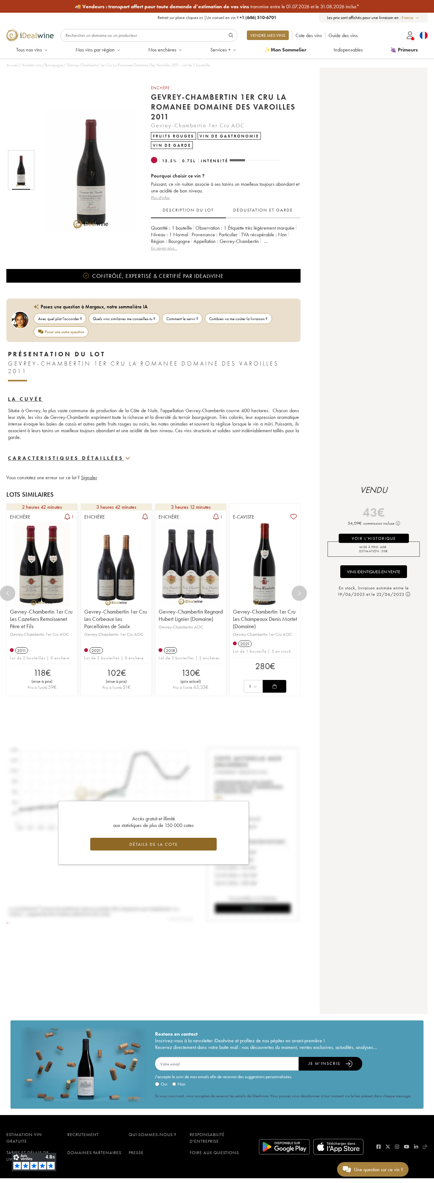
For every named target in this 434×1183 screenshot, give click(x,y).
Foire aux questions (214, 1152)
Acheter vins (32, 65)
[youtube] (406, 1146)
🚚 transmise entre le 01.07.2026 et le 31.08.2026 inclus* (217, 6)
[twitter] (387, 1146)
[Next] (299, 593)
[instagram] (397, 1146)
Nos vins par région (95, 49)
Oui (164, 1084)
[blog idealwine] (425, 1146)
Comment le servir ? (182, 318)
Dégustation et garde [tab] (263, 210)
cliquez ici (194, 17)
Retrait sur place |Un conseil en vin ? (217, 17)
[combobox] (411, 17)
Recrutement (83, 1134)
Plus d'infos (160, 197)
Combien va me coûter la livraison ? (238, 318)
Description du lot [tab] (188, 210)
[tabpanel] (226, 238)
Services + (220, 49)
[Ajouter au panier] (274, 686)
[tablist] (226, 210)
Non (182, 1084)
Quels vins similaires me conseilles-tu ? (124, 318)
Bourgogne (54, 65)
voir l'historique (374, 538)
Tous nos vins (29, 49)
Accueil (12, 65)
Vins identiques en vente (373, 572)
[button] (87, 170)
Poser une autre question (64, 331)
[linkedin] (416, 1146)
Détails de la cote (153, 844)
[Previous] (7, 593)
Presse (136, 1152)
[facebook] (378, 1146)
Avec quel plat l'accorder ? (60, 318)
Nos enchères (162, 49)
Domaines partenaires (94, 1152)
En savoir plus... (164, 248)
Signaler (89, 477)
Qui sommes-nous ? (152, 1134)
